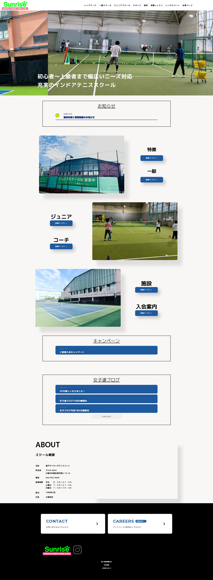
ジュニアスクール (122, 5)
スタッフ (137, 5)
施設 (146, 5)
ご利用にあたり (106, 568)
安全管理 (106, 565)
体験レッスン (157, 5)
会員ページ (187, 5)
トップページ (90, 5)
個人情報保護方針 (106, 562)
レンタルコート (173, 5)
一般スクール (105, 5)
